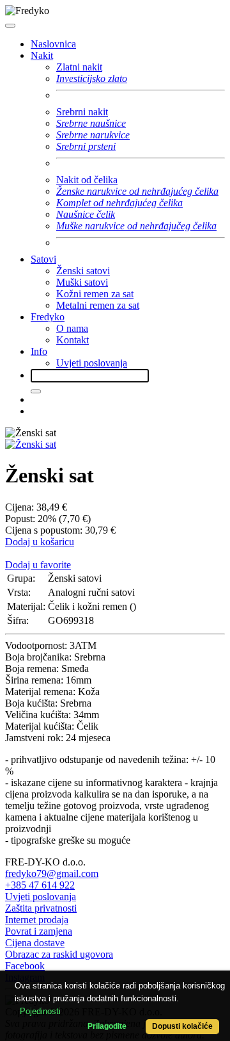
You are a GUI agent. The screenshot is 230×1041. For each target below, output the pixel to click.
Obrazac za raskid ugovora (59, 954)
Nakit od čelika (87, 179)
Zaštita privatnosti (41, 908)
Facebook (25, 965)
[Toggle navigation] (10, 26)
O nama (72, 328)
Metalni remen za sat (97, 305)
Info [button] (39, 351)
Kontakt (72, 339)
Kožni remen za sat (95, 293)
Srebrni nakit (82, 111)
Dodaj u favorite (38, 564)
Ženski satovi (83, 270)
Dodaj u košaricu (39, 541)
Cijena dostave (35, 942)
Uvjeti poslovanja (91, 362)
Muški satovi (82, 282)
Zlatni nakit (79, 66)
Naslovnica (53, 43)
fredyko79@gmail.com (51, 873)
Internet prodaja (36, 919)
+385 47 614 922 (40, 885)
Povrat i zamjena (38, 931)
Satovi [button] (43, 259)
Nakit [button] (42, 55)
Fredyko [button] (48, 316)
